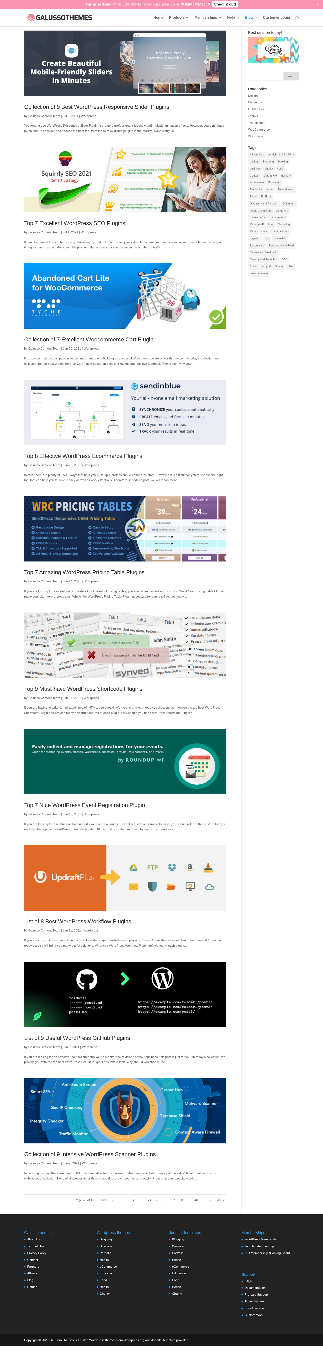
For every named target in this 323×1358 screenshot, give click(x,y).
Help (231, 17)
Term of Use (35, 1246)
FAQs (248, 1281)
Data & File (270, 175)
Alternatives (257, 154)
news (264, 231)
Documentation (255, 1287)
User (291, 266)
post (267, 238)
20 (134, 1200)
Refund (32, 1287)
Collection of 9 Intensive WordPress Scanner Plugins (90, 1154)
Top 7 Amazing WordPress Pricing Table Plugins (84, 572)
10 (127, 1200)
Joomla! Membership (259, 1246)
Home (158, 17)
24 (149, 1200)
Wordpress (88, 116)
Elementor (255, 102)
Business (106, 1246)
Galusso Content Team (44, 116)
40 (196, 1200)
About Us (33, 1239)
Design (253, 95)
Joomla (253, 116)
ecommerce (257, 182)
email (270, 189)
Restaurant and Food (281, 245)
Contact (32, 1259)
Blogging (268, 161)
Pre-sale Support (256, 1294)
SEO (284, 259)
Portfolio (105, 1253)
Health (104, 1259)
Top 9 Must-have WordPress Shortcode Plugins (83, 688)
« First (103, 1200)
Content (254, 175)
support (266, 266)
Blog (249, 17)
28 (181, 1200)
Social (253, 266)
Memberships (205, 17)
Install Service (254, 1308)
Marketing (284, 224)
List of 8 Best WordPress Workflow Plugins (77, 921)
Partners (33, 1266)
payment (255, 238)
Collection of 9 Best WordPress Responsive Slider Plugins (96, 107)
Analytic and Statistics (281, 154)
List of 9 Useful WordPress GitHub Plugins (77, 1038)
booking (283, 161)
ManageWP (257, 224)
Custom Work (254, 1315)
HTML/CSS (256, 109)
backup (254, 161)
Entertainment (286, 189)
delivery (286, 175)
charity (269, 168)
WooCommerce (259, 129)
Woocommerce (259, 273)
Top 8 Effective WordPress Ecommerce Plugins (83, 456)
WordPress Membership (261, 1239)
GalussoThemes (61, 1340)
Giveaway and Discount (264, 203)
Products (176, 17)
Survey (279, 266)
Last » (220, 1200)
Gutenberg (289, 203)
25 (157, 1200)
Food (103, 1280)
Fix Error (266, 196)
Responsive (257, 245)
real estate (280, 238)
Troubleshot (256, 122)
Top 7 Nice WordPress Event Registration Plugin (84, 805)
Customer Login (276, 17)
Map (271, 224)
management (278, 217)
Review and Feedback (263, 252)
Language (282, 210)
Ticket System (254, 1301)
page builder (279, 231)
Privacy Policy (36, 1253)
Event (253, 196)
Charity (105, 1293)
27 (173, 1200)
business (255, 168)
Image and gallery (260, 210)
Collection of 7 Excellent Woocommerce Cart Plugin (88, 339)
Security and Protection (264, 259)
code (280, 168)
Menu (253, 231)
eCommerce (108, 1266)
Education (274, 182)
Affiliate (32, 1273)
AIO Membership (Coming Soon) (267, 1253)
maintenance (257, 217)
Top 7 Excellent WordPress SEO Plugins (74, 223)
